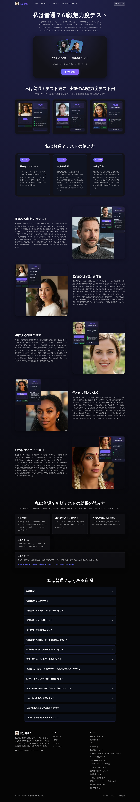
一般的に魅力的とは (97, 778)
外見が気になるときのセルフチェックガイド (106, 754)
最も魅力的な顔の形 (97, 785)
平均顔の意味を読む (46, 564)
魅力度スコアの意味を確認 (27, 564)
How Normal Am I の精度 (100, 764)
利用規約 (122, 796)
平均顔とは (94, 747)
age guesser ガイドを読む (65, 564)
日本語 (119, 4)
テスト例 (55, 743)
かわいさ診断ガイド (97, 757)
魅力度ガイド (95, 740)
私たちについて (58, 736)
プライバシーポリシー (110, 796)
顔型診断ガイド (95, 774)
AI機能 (54, 740)
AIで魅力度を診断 (96, 736)
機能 (36, 3)
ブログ (92, 743)
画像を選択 (71, 72)
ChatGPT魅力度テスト (98, 760)
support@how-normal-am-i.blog (30, 750)
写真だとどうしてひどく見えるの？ (103, 781)
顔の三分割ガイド (96, 788)
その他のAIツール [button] (69, 3)
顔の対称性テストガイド (99, 771)
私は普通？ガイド (96, 750)
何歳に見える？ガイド (98, 767)
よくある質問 (54, 3)
